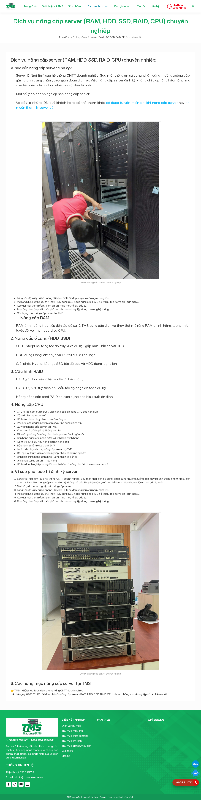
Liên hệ (155, 6)
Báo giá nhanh (123, 6)
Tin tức (141, 6)
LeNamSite (128, 797)
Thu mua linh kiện (72, 741)
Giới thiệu (67, 751)
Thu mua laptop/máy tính (76, 746)
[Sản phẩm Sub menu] (82, 6)
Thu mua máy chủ (72, 730)
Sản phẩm (74, 6)
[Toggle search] (193, 6)
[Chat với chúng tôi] (195, 764)
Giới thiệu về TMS (52, 6)
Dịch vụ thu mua (98, 6)
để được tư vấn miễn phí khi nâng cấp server (142, 102)
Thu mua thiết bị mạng (75, 735)
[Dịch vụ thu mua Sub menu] (108, 6)
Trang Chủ (30, 6)
